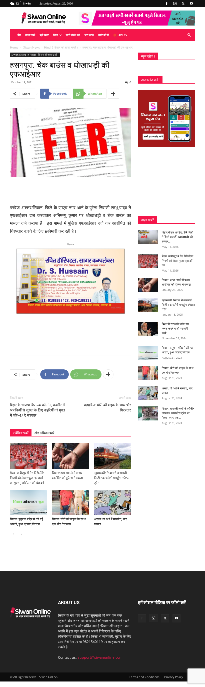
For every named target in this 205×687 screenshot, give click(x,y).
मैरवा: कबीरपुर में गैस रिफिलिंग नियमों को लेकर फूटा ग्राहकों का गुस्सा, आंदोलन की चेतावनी (27, 478)
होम (19, 35)
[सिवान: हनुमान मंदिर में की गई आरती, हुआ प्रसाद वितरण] (28, 502)
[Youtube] (191, 3)
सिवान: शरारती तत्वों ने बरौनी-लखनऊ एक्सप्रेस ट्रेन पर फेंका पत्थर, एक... (178, 413)
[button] (189, 35)
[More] (113, 94)
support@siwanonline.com (100, 657)
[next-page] (21, 534)
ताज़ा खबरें (30, 35)
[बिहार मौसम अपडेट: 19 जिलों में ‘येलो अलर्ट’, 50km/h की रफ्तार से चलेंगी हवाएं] (148, 237)
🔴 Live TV (120, 35)
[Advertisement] (70, 191)
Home (14, 47)
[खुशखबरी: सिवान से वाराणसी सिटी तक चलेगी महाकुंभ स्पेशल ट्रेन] (112, 456)
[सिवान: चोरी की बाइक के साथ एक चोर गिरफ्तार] (70, 502)
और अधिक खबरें (44, 433)
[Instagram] (174, 3)
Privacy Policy (173, 677)
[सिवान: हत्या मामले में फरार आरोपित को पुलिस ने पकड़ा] (70, 456)
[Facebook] (166, 3)
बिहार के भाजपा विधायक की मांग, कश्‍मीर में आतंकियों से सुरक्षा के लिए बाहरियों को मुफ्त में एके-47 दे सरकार (37, 410)
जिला (55, 35)
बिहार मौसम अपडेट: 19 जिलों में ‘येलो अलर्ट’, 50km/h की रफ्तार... (177, 237)
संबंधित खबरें (20, 433)
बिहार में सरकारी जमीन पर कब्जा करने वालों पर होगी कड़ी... (175, 328)
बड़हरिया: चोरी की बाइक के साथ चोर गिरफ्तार (107, 407)
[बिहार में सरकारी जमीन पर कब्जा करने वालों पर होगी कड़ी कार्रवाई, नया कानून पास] (148, 329)
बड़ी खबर (44, 35)
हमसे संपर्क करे (73, 35)
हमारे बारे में (103, 35)
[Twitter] (183, 3)
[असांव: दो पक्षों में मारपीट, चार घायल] (112, 502)
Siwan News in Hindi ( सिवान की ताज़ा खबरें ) (50, 47)
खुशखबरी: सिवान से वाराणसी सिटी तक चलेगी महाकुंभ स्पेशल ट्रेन (112, 478)
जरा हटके (89, 35)
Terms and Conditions (144, 677)
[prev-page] (13, 534)
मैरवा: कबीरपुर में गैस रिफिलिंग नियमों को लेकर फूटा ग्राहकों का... (177, 261)
